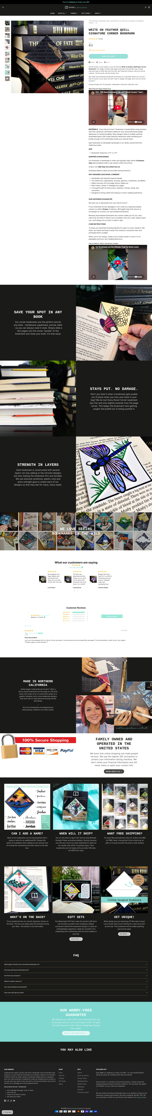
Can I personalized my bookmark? (15, 987)
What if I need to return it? (13, 981)
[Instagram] (8, 1101)
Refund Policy (82, 1084)
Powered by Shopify (84, 1108)
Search (79, 1073)
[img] (76, 565)
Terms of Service (83, 1075)
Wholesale (80, 1087)
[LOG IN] (145, 7)
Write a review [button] (112, 616)
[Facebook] (5, 1101)
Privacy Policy (82, 1078)
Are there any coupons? (12, 975)
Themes (73, 13)
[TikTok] (11, 1101)
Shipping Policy (82, 1081)
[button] (93, 39)
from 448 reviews (75, 567)
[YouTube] (14, 1101)
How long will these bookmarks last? (16, 970)
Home (52, 13)
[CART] (149, 7)
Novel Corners (72, 1108)
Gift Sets (80, 1089)
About (97, 13)
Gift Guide (85, 13)
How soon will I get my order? (14, 992)
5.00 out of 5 (44, 615)
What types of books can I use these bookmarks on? (22, 964)
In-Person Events (83, 1092)
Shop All (61, 13)
